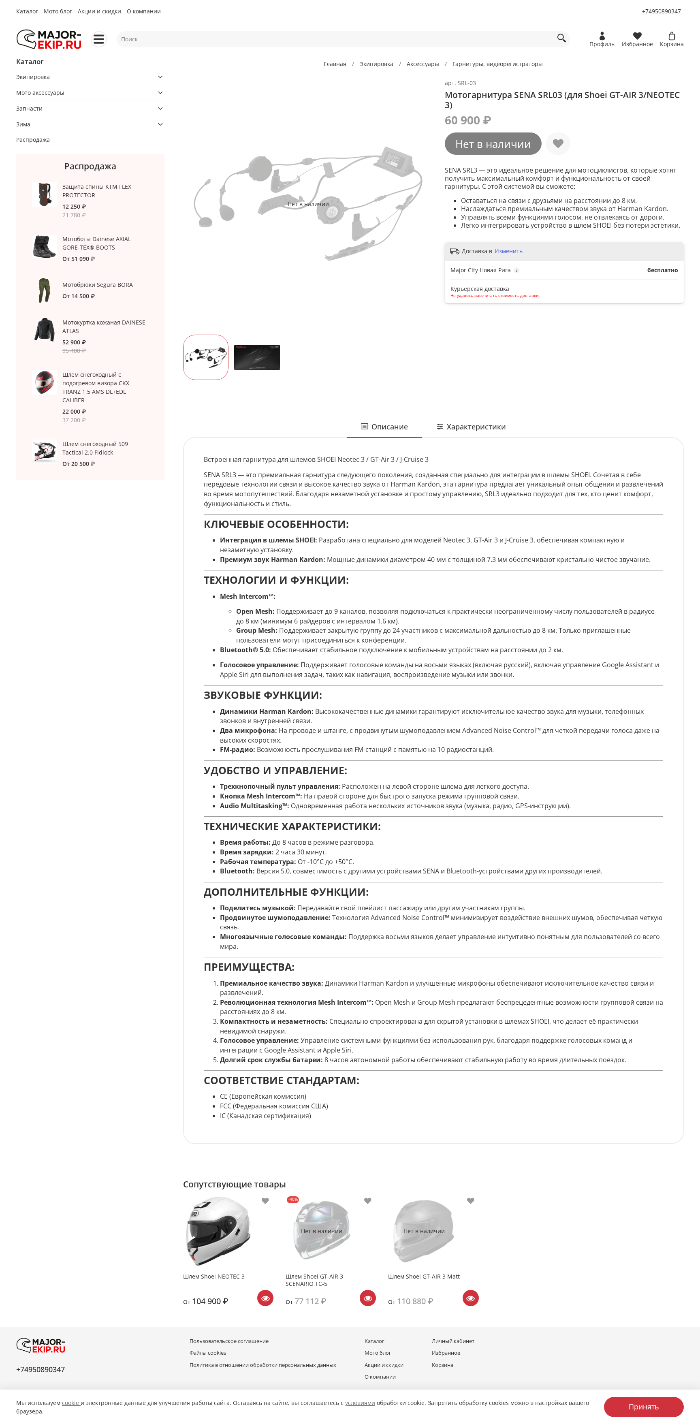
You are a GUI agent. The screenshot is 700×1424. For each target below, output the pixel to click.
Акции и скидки (99, 11)
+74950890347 (661, 11)
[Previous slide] (194, 203)
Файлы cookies (208, 1352)
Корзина (442, 1365)
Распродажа (33, 139)
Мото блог (58, 11)
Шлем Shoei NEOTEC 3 (214, 1276)
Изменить (509, 251)
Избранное (446, 1352)
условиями (360, 1403)
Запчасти (29, 108)
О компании (144, 11)
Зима (23, 124)
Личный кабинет (453, 1341)
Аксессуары (423, 64)
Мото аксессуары (40, 92)
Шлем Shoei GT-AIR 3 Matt (424, 1276)
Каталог (27, 11)
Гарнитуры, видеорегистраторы (497, 64)
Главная (335, 64)
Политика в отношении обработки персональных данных (263, 1365)
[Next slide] (422, 203)
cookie (71, 1403)
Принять (644, 1406)
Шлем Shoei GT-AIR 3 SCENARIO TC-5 (314, 1279)
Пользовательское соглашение (229, 1341)
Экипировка (376, 64)
